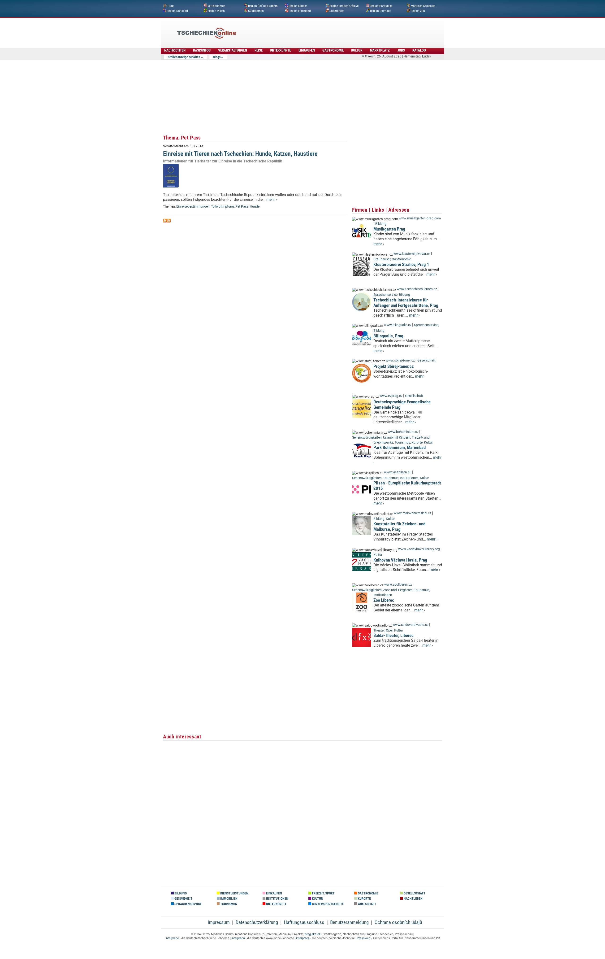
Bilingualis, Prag (388, 336)
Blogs (216, 57)
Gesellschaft (426, 360)
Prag (171, 6)
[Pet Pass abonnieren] (165, 221)
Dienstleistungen (234, 893)
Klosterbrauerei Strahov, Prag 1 (401, 264)
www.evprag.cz (391, 396)
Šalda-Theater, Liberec (393, 635)
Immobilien (229, 899)
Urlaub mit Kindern (396, 438)
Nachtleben (413, 899)
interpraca (303, 938)
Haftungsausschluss (304, 922)
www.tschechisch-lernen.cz (417, 289)
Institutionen (409, 478)
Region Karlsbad (177, 10)
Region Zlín (418, 10)
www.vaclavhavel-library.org (419, 549)
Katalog (419, 50)
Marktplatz (380, 50)
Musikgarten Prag (389, 229)
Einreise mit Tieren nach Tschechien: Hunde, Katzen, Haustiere (240, 153)
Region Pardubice (381, 6)
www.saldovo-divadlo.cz (410, 625)
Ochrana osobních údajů (398, 922)
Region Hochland (300, 10)
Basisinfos (202, 50)
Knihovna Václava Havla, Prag (400, 560)
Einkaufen (306, 50)
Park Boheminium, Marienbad (399, 447)
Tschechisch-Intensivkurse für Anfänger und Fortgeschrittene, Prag (405, 302)
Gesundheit (183, 899)
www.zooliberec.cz (398, 585)
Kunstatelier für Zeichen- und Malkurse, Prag (399, 526)
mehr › (271, 199)
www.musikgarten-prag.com (420, 218)
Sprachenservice (385, 295)
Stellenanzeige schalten (184, 57)
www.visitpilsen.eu (397, 472)
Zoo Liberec (383, 600)
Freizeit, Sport (323, 893)
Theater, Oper (383, 630)
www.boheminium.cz (403, 432)
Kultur (356, 50)
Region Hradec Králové (344, 6)
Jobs (401, 50)
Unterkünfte (280, 50)
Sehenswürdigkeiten (367, 438)
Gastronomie (333, 50)
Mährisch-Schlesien (423, 6)
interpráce (172, 938)
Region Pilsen (216, 10)
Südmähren (336, 10)
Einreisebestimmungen (193, 207)
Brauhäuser (381, 259)
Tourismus (402, 442)
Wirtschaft (366, 904)
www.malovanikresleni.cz (412, 513)
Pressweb (363, 938)
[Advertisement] (315, 29)
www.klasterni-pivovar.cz (411, 254)
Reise (259, 50)
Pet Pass (241, 207)
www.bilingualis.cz (397, 325)
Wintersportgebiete (327, 904)
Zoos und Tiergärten (398, 590)
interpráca (238, 938)
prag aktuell (312, 934)
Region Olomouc (380, 10)
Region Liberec (298, 6)
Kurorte (417, 442)
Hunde (254, 207)
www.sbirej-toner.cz (400, 360)
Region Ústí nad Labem (263, 6)
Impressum (219, 922)
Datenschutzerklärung (257, 922)
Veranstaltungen (232, 50)
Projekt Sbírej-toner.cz (393, 366)
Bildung (380, 224)
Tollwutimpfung (222, 207)
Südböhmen (256, 10)
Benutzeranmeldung (349, 922)
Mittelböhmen (216, 6)
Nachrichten (175, 50)
